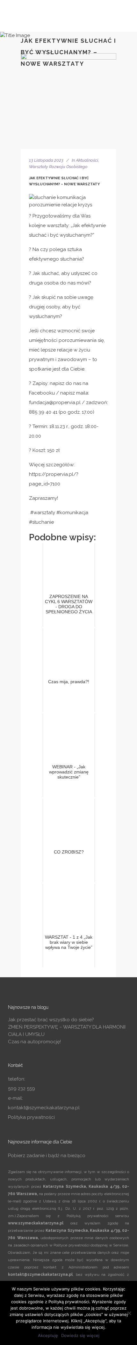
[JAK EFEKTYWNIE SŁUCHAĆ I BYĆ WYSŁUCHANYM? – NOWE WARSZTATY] (68, 101)
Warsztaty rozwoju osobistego (58, 166)
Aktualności (87, 160)
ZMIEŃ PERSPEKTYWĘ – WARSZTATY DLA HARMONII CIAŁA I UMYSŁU (67, 1030)
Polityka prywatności (31, 1117)
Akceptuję (48, 1335)
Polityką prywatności (87, 1216)
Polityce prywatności (72, 1245)
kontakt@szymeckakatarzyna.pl (44, 1108)
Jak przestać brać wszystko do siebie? (51, 1020)
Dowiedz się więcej (80, 1335)
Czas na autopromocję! (34, 1042)
